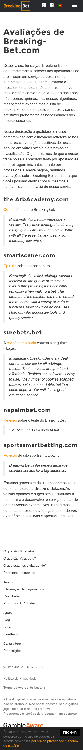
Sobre (7, 627)
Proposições (12, 650)
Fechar (70, 732)
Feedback (10, 634)
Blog (6, 620)
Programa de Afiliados (19, 603)
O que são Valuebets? (19, 558)
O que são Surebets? (19, 551)
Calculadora (12, 643)
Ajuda (7, 613)
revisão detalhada (21, 343)
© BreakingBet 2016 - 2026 (23, 667)
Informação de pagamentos (23, 589)
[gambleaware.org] (23, 725)
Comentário (13, 210)
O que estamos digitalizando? (25, 565)
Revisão (10, 420)
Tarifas (8, 582)
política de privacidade (47, 741)
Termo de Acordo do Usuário (24, 687)
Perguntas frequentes (19, 572)
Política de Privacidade (20, 678)
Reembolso (11, 596)
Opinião (9, 266)
